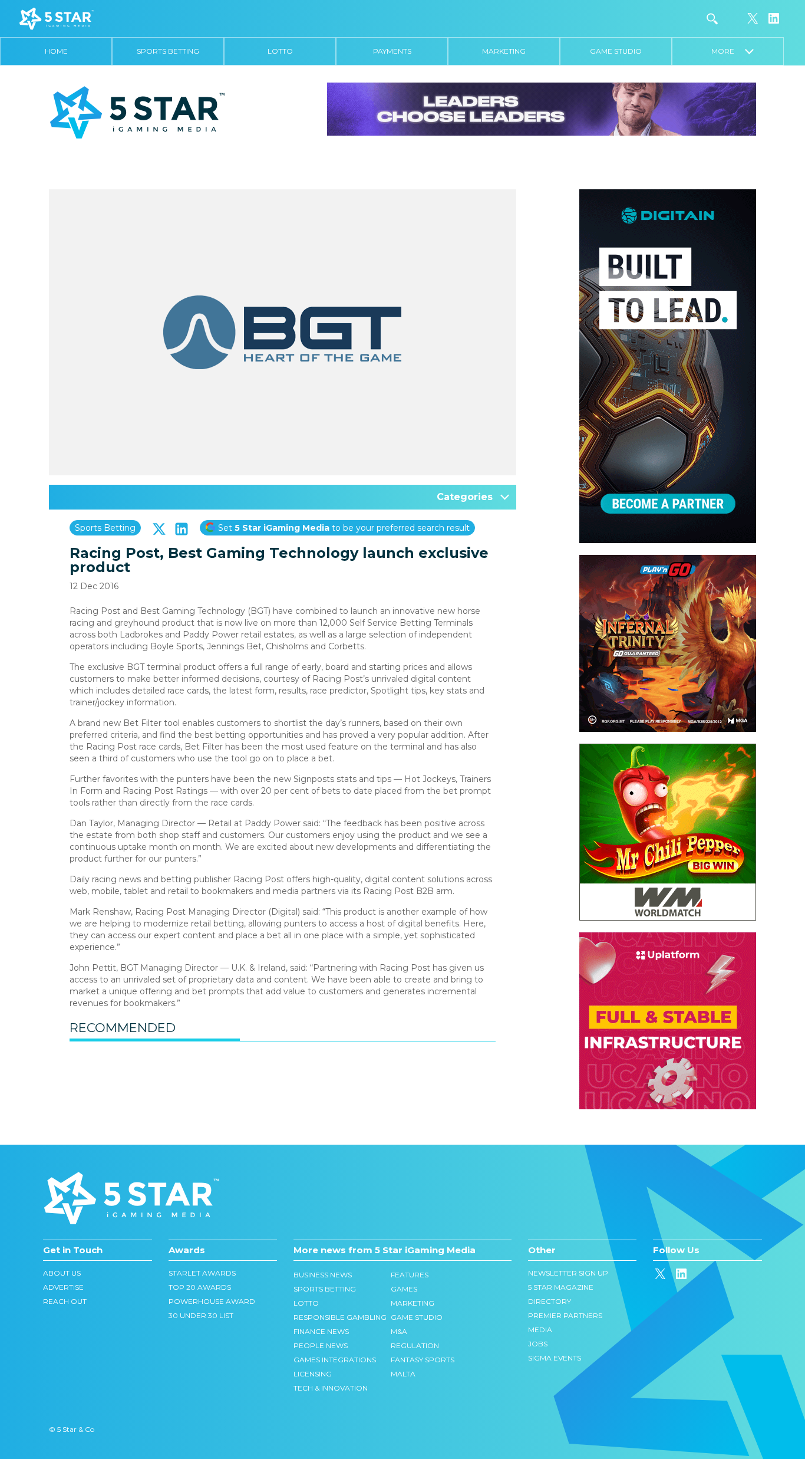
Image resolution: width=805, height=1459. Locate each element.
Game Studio (616, 51)
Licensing (312, 1373)
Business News (322, 1274)
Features (409, 1274)
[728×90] (541, 108)
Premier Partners (565, 1315)
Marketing (504, 51)
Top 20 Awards (200, 1287)
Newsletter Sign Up (568, 1273)
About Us (62, 1273)
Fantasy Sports (422, 1359)
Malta (403, 1373)
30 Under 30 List (201, 1315)
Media (540, 1329)
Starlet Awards (202, 1273)
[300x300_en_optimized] (667, 938)
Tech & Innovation (330, 1388)
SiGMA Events (554, 1357)
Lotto (280, 51)
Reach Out (65, 1301)
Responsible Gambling (340, 1317)
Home (56, 51)
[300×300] (667, 561)
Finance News (321, 1331)
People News (320, 1345)
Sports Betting (168, 51)
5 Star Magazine (560, 1287)
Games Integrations (334, 1359)
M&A (399, 1331)
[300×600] (667, 195)
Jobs (537, 1343)
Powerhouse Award (212, 1301)
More (728, 51)
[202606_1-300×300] (667, 749)
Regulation (415, 1345)
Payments (392, 51)
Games (404, 1288)
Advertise (63, 1287)
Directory (549, 1301)
